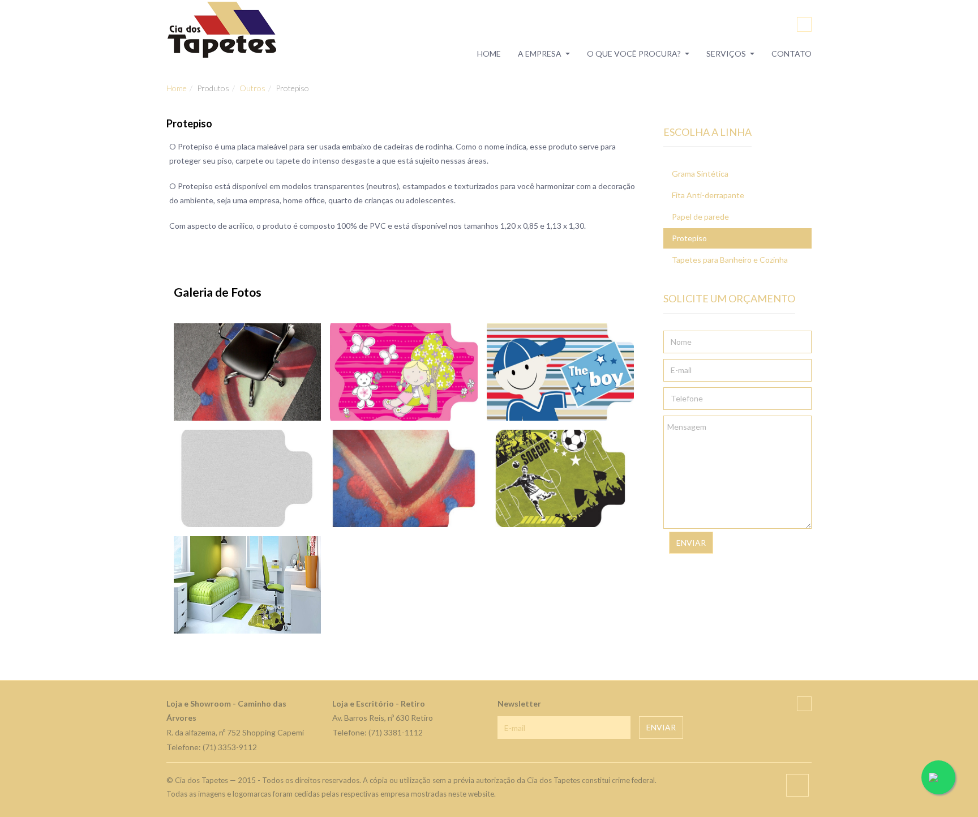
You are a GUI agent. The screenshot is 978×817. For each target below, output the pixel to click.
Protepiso (689, 238)
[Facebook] (804, 24)
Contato (791, 54)
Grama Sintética (700, 173)
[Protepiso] (247, 372)
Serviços (726, 54)
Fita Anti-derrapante (708, 195)
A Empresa (539, 54)
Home (489, 54)
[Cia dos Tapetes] (222, 29)
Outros (252, 88)
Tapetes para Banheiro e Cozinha (730, 259)
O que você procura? (634, 54)
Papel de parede (700, 216)
